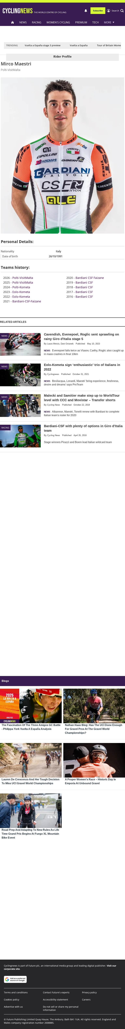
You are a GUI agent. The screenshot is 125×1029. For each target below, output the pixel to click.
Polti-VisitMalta (22, 278)
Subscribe (98, 10)
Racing (36, 22)
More (107, 22)
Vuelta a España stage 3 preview (42, 45)
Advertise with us (13, 1006)
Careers (86, 999)
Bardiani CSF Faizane (90, 278)
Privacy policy (89, 992)
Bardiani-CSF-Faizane (26, 301)
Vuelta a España (79, 45)
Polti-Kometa (21, 287)
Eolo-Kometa (21, 292)
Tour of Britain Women (109, 45)
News (23, 22)
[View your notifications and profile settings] (86, 10)
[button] (118, 10)
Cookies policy (11, 999)
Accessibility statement (55, 999)
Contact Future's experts (56, 992)
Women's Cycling (58, 22)
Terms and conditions (16, 992)
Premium (81, 22)
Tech (95, 22)
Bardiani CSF (84, 282)
